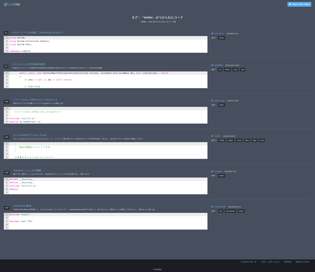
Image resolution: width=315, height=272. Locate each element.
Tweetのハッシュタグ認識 (27, 170)
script (239, 140)
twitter (221, 38)
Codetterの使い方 (248, 262)
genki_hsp (219, 101)
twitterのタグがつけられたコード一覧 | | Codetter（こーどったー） (12, 4)
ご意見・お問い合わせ (270, 262)
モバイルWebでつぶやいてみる (29, 135)
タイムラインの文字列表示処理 (28, 64)
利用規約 (288, 262)
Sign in (301, 4)
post (262, 140)
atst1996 (218, 65)
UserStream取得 (22, 205)
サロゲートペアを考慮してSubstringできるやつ (37, 32)
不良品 (221, 140)
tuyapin (218, 171)
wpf (242, 69)
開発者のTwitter (302, 262)
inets (247, 140)
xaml (235, 69)
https (255, 140)
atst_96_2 (219, 33)
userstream (230, 211)
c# (220, 69)
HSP (6, 102)
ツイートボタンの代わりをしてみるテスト (35, 99)
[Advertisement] (157, 247)
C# (6, 33)
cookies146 (220, 207)
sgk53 (217, 136)
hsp (220, 211)
